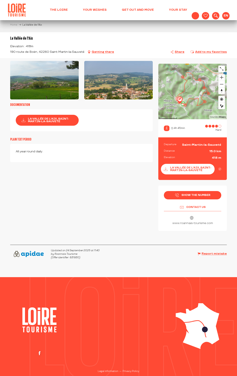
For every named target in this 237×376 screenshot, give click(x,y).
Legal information (108, 371)
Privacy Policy (131, 371)
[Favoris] (205, 15)
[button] (215, 15)
